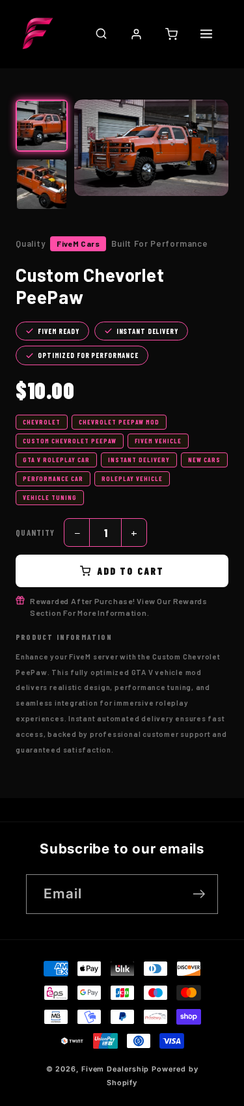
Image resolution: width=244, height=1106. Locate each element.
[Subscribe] (198, 894)
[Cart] (171, 34)
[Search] (101, 34)
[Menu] (206, 34)
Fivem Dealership (115, 1069)
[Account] (136, 34)
